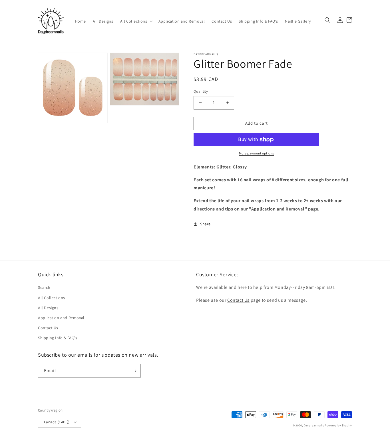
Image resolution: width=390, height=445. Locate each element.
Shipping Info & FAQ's (57, 337)
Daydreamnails (314, 425)
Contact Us (48, 327)
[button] (136, 21)
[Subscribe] (134, 371)
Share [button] (205, 224)
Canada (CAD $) (57, 422)
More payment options (256, 153)
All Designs (48, 307)
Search (44, 287)
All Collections (51, 297)
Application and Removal (61, 317)
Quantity (201, 91)
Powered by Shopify (338, 425)
